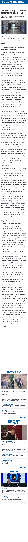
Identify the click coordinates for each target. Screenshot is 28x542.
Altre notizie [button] (22, 417)
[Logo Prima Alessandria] (14, 2)
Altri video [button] (23, 503)
